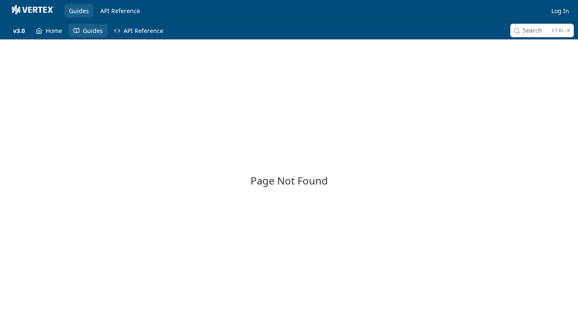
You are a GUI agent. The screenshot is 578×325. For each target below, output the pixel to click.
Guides (79, 11)
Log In (560, 11)
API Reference (120, 11)
